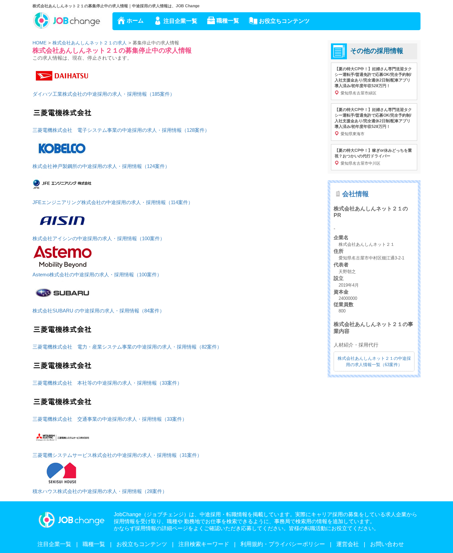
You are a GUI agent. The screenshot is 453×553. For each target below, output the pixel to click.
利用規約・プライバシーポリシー (282, 544)
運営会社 (347, 544)
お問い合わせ (387, 544)
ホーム (135, 21)
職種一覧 (228, 21)
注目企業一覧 (180, 21)
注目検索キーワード (203, 544)
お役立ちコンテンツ (284, 21)
